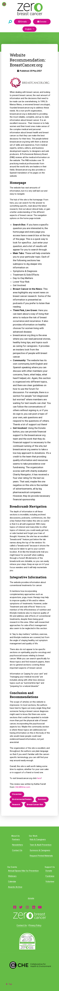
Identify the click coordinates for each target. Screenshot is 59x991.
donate (31, 898)
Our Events (12, 867)
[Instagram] (27, 907)
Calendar (12, 881)
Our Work (33, 836)
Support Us (50, 867)
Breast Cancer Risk (35, 804)
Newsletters (17, 845)
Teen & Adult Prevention (40, 845)
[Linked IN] (34, 907)
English (28, 29)
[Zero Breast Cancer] (29, 9)
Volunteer (50, 881)
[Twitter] (21, 907)
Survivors (42, 799)
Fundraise (50, 876)
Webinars (12, 876)
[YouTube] (40, 907)
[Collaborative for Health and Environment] (29, 965)
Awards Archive (15, 887)
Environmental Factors (21, 799)
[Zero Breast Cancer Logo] (29, 915)
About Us (15, 836)
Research (16, 804)
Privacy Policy (35, 925)
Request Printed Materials (41, 855)
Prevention (17, 794)
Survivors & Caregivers (40, 850)
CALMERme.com (22, 787)
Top (10, 984)
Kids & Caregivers (38, 839)
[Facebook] (15, 907)
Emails (23, 21)
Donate (42, 21)
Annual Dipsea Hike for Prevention (23, 871)
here (39, 778)
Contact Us (17, 850)
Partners (16, 839)
